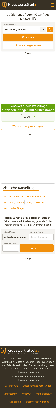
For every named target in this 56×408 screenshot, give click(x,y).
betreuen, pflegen (14, 202)
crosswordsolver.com (37, 401)
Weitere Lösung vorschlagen (28, 126)
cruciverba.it (14, 401)
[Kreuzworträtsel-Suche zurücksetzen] (43, 29)
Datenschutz (11, 385)
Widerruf (26, 393)
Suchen (30, 37)
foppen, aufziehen (14, 196)
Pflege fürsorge (35, 202)
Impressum (10, 393)
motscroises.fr (44, 393)
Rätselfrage (10, 24)
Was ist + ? (10, 243)
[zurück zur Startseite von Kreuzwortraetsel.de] (21, 5)
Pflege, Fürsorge (36, 196)
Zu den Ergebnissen (30, 45)
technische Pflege (14, 208)
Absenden (36, 248)
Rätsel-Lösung (37, 232)
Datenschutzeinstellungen (37, 385)
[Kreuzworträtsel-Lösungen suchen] (50, 29)
